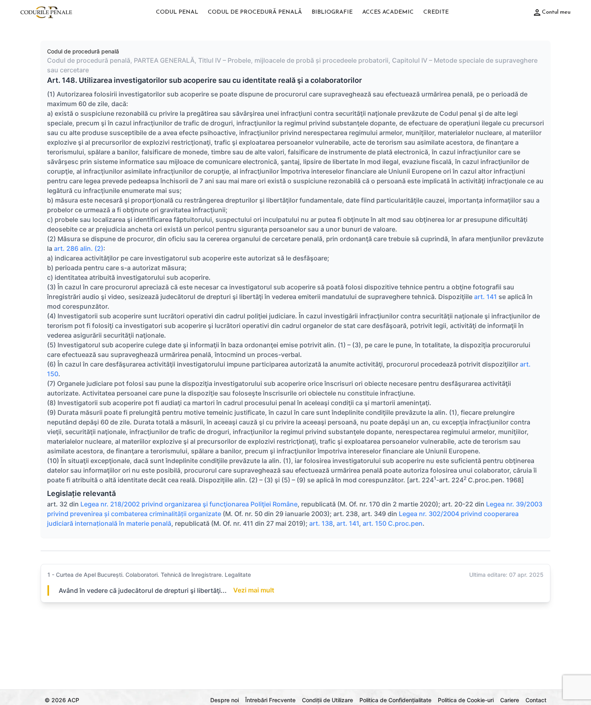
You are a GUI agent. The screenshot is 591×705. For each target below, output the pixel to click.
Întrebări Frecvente (270, 700)
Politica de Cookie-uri (466, 700)
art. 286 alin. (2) (78, 248)
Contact (535, 700)
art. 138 (321, 523)
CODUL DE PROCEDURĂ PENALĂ (255, 12)
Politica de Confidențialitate (395, 700)
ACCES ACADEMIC (388, 12)
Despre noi (224, 700)
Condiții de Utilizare (327, 700)
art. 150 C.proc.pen (393, 523)
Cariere (509, 700)
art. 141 (485, 297)
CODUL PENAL (177, 12)
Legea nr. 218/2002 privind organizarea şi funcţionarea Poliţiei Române (188, 504)
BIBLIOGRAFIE (332, 12)
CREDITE (436, 12)
